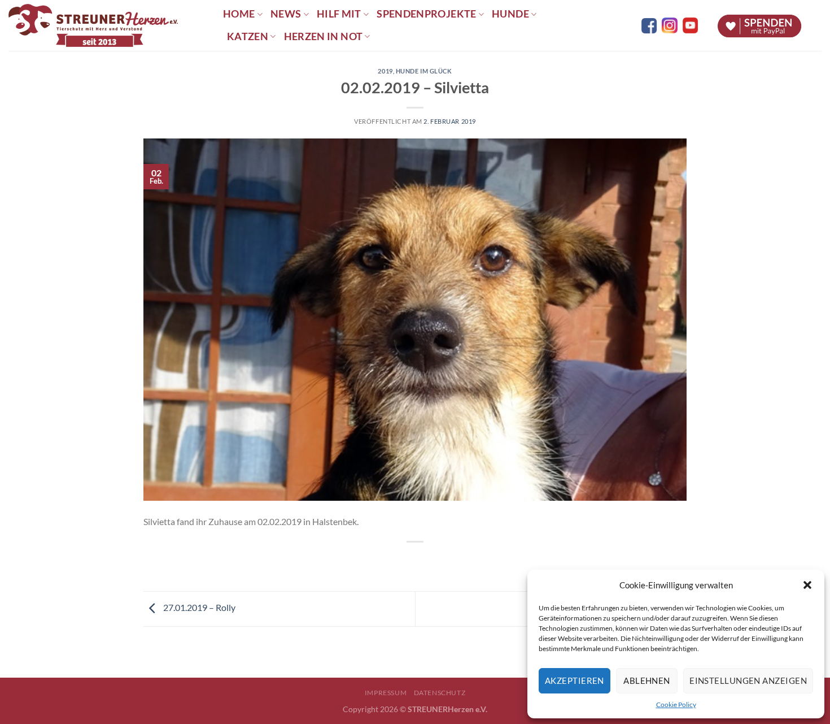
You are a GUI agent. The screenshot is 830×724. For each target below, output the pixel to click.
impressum (386, 692)
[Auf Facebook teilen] (405, 561)
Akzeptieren (574, 680)
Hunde (510, 14)
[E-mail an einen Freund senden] (425, 561)
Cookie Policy (676, 704)
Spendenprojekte (426, 14)
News (285, 14)
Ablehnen (646, 680)
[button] (807, 585)
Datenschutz (440, 692)
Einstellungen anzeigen (748, 680)
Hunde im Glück (424, 71)
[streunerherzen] (107, 25)
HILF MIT (339, 14)
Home (239, 14)
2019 (385, 71)
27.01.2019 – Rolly (198, 607)
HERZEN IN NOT (323, 36)
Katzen (247, 36)
